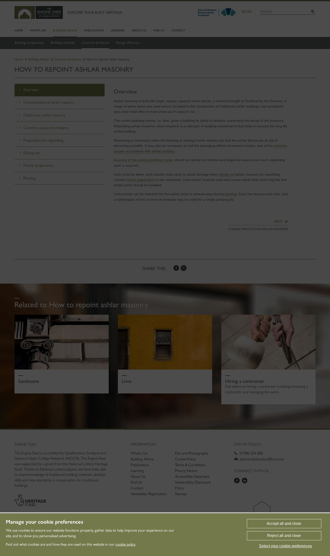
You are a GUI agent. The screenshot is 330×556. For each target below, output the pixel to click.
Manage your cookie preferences (44, 522)
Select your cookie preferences (285, 546)
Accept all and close (284, 523)
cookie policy (125, 544)
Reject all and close (284, 536)
